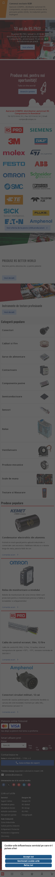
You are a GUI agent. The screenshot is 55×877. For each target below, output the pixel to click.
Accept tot (28, 857)
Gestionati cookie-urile (28, 861)
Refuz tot (28, 865)
